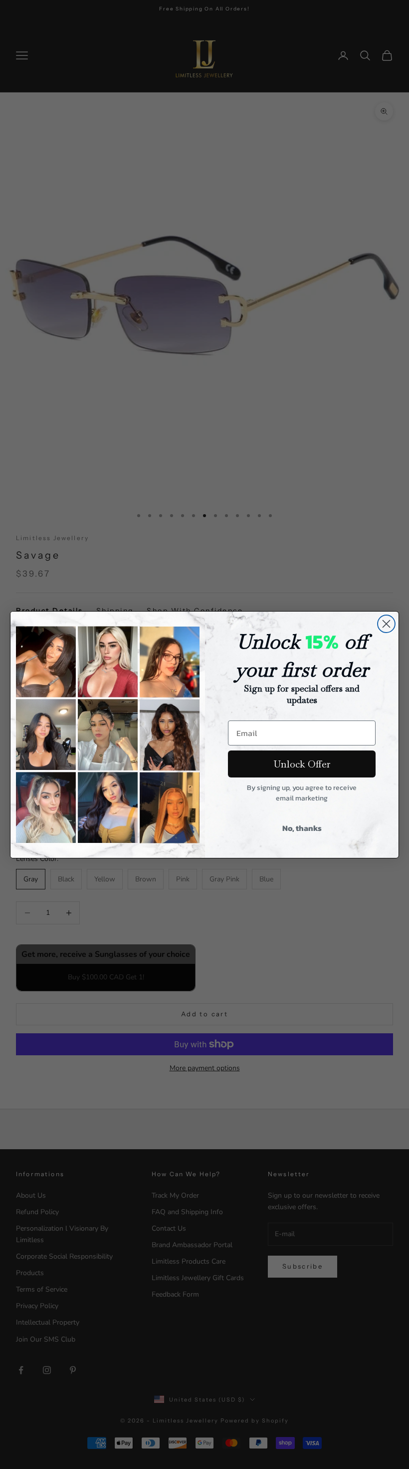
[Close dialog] (386, 624)
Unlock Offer (302, 763)
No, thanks (302, 828)
